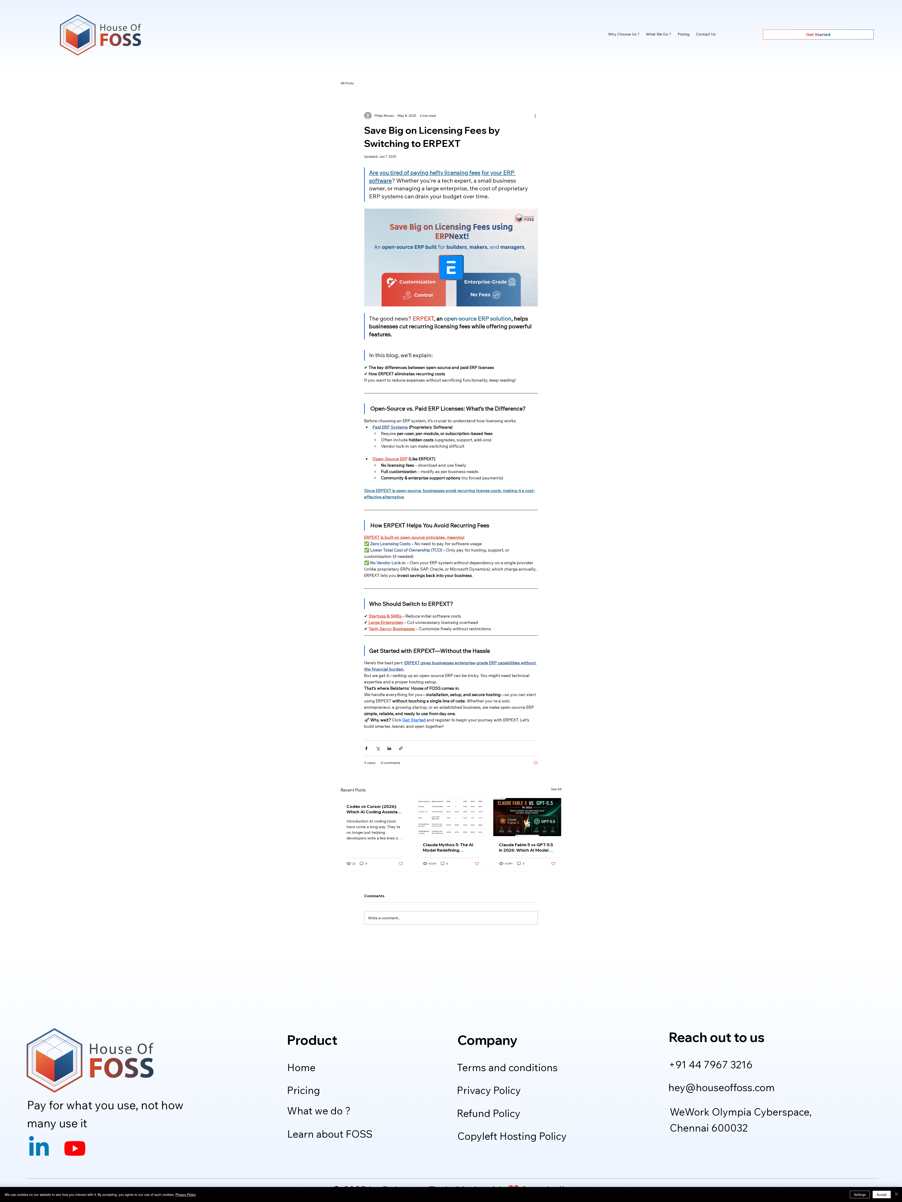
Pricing (303, 1090)
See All (556, 789)
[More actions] (535, 115)
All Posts (347, 83)
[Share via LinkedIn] (389, 748)
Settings (860, 1194)
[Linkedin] (39, 1148)
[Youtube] (74, 1148)
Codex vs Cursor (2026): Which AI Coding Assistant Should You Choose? (374, 809)
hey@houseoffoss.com (721, 1087)
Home (301, 1067)
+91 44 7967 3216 (711, 1064)
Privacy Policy (489, 1090)
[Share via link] (401, 748)
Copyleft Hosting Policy (512, 1136)
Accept (882, 1194)
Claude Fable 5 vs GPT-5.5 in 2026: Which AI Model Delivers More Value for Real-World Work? (526, 847)
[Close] (896, 1194)
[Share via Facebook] (366, 748)
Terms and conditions (507, 1067)
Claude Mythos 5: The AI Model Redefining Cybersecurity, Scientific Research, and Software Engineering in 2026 (448, 847)
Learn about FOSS (330, 1134)
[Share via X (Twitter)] (378, 748)
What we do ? (319, 1110)
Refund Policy (488, 1113)
